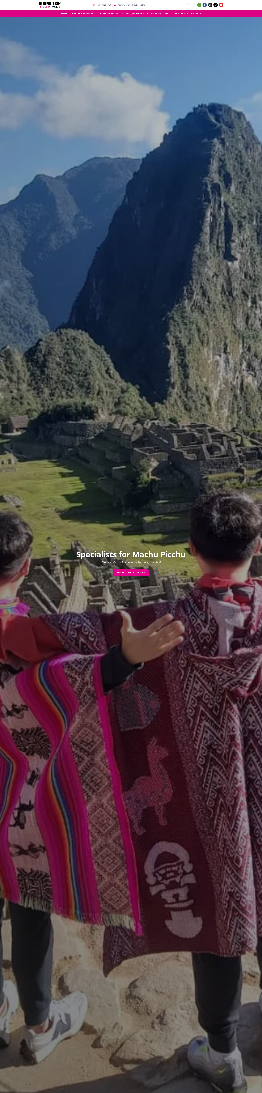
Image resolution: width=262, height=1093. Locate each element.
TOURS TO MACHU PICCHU (131, 572)
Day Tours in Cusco (109, 13)
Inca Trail (179, 13)
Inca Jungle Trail (136, 13)
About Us (196, 13)
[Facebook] (205, 5)
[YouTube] (221, 5)
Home (64, 13)
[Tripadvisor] (199, 5)
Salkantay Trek (159, 13)
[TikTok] (215, 5)
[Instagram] (210, 5)
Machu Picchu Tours (81, 13)
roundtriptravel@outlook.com (131, 5)
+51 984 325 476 (103, 5)
